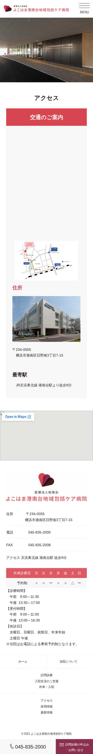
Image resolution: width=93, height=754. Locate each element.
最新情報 (47, 712)
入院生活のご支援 (47, 681)
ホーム (22, 661)
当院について (68, 661)
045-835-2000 (30, 747)
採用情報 (47, 706)
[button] (84, 8)
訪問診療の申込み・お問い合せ (76, 747)
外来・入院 (46, 687)
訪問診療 (47, 675)
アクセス (47, 700)
